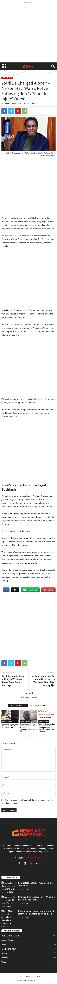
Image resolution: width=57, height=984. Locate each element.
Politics (4, 958)
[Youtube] (37, 864)
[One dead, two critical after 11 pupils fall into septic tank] (10, 716)
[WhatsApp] (24, 111)
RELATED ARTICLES (18, 705)
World (3, 962)
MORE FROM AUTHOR (38, 705)
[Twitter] (11, 111)
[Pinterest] (18, 111)
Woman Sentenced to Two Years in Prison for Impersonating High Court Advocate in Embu (46, 727)
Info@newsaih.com (34, 858)
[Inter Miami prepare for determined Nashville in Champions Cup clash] (8, 919)
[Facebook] (4, 111)
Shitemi (7, 104)
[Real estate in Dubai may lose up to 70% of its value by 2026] (8, 887)
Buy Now (36, 976)
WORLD (4, 944)
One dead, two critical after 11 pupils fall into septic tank (9, 726)
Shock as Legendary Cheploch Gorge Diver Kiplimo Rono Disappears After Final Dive (28, 727)
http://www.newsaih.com (28, 697)
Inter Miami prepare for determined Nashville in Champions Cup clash (36, 912)
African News (13, 73)
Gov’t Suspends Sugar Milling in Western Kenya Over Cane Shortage (13, 680)
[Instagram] (26, 864)
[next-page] (30, 736)
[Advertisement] (28, 32)
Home (3, 73)
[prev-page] (26, 736)
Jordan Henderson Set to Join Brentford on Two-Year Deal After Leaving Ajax (44, 680)
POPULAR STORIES (10, 936)
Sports (4, 953)
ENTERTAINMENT (9, 949)
